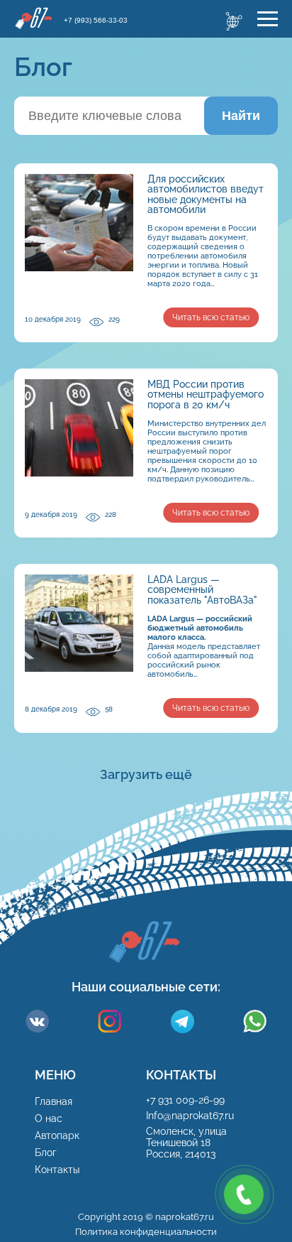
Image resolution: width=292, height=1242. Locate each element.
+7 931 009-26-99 (185, 1100)
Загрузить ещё (146, 774)
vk (37, 1021)
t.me (182, 1021)
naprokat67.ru (184, 1216)
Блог (46, 1152)
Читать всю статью (210, 317)
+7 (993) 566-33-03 (96, 20)
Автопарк (57, 1135)
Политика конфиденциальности (146, 1231)
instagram (109, 1021)
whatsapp (254, 1021)
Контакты (57, 1169)
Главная (53, 1101)
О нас (48, 1118)
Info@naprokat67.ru (191, 1115)
